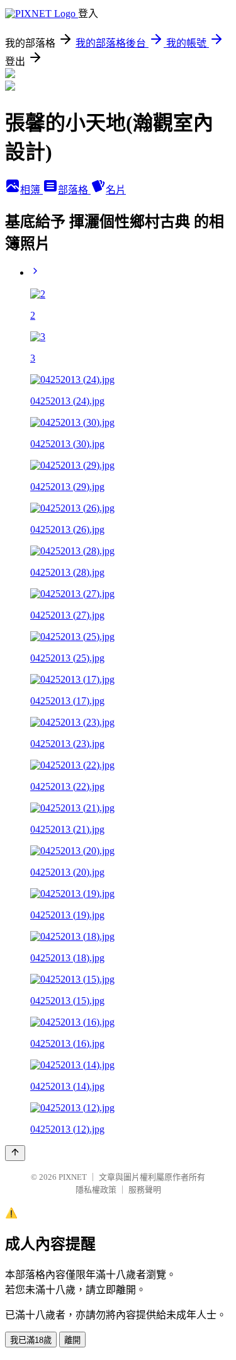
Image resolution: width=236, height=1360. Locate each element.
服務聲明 (144, 1189)
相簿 (31, 190)
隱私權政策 (96, 1189)
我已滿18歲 (31, 1340)
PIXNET (73, 1177)
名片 (116, 190)
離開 (72, 1340)
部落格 (74, 190)
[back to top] (15, 1153)
